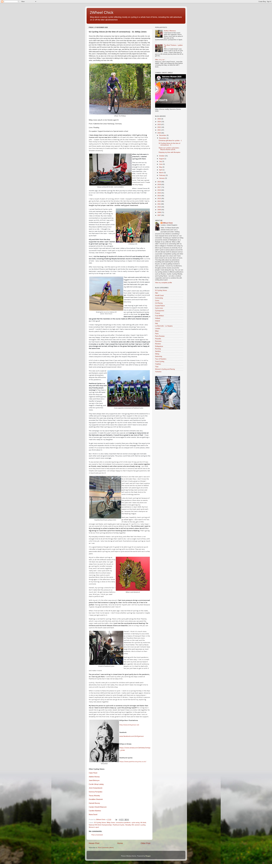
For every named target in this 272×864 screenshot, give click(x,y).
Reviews (158, 344)
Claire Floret (93, 773)
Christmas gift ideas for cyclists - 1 (170, 140)
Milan (157, 331)
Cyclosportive (159, 310)
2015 (159, 193)
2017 (159, 187)
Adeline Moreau (94, 777)
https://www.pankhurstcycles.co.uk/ (132, 761)
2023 (159, 124)
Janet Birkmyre (94, 780)
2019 (159, 182)
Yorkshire (158, 371)
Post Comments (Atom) (106, 847)
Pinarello (158, 338)
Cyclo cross (159, 308)
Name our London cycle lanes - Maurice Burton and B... (169, 148)
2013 (159, 198)
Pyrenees (158, 341)
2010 (159, 207)
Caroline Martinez (95, 811)
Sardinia (158, 351)
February (162, 175)
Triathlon (158, 364)
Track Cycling (159, 361)
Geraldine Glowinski (96, 799)
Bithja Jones (111, 822)
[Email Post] (116, 819)
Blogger (148, 856)
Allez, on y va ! (160, 59)
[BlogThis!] (122, 820)
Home (120, 843)
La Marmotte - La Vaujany (164, 326)
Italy (156, 323)
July (160, 161)
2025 (159, 119)
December (163, 135)
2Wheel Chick (101, 12)
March (161, 172)
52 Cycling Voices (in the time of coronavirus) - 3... (169, 144)
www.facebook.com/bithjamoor (131, 736)
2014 (159, 195)
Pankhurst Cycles (118, 825)
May (160, 167)
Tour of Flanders (160, 359)
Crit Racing (159, 303)
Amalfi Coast (159, 295)
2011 (159, 204)
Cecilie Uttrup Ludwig (96, 784)
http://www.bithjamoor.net (129, 725)
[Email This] (120, 820)
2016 (159, 190)
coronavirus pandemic (123, 822)
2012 (159, 201)
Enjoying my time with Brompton (169, 152)
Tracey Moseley (94, 795)
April (161, 170)
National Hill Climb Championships (100, 825)
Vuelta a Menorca (170, 31)
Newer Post (94, 843)
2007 (159, 215)
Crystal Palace (160, 305)
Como (157, 300)
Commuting (159, 298)
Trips (156, 366)
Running (158, 349)
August (161, 158)
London (157, 328)
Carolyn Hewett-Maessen (98, 807)
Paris (157, 333)
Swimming (158, 356)
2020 (159, 133)
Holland (157, 318)
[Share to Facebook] (126, 820)
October (162, 156)
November (163, 138)
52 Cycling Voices (100, 822)
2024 (159, 121)
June (161, 164)
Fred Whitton (159, 316)
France (157, 313)
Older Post (145, 843)
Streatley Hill (129, 825)
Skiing (157, 354)
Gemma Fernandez (95, 792)
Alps (156, 293)
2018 (159, 184)
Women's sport (94, 827)
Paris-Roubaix (160, 336)
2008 (159, 212)
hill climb (143, 822)
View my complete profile (163, 282)
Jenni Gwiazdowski (95, 788)
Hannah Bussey (94, 803)
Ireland (157, 321)
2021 (159, 130)
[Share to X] (124, 820)
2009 (159, 209)
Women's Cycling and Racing (165, 369)
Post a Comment (97, 835)
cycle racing (136, 822)
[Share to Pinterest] (128, 820)
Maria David (93, 814)
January (162, 178)
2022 (159, 127)
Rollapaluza (159, 346)
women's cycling (140, 825)
